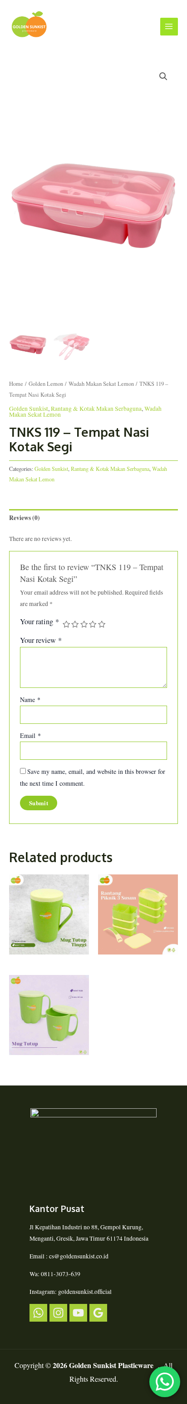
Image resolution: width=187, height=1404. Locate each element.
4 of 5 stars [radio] (92, 624)
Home (16, 384)
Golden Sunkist (28, 408)
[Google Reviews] (98, 1313)
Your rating (39, 621)
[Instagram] (58, 1313)
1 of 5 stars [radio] (66, 624)
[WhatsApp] (38, 1313)
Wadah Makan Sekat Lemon (101, 384)
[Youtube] (78, 1313)
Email (30, 735)
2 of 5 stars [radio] (75, 624)
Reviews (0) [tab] (24, 517)
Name (30, 699)
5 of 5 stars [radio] (101, 624)
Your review (41, 640)
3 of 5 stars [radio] (84, 624)
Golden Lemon (46, 384)
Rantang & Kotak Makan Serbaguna (96, 408)
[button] (163, 76)
